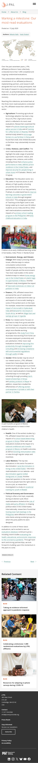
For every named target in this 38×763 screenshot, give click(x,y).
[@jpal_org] (13, 759)
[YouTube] (25, 759)
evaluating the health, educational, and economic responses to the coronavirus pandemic (19, 537)
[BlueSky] (21, 759)
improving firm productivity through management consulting (20, 346)
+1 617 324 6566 (7, 712)
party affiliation (20, 504)
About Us (14, 12)
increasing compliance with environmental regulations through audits (20, 351)
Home (4, 12)
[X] (17, 759)
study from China (27, 333)
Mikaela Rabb (14, 34)
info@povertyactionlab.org (10, 715)
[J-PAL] (8, 5)
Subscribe (8, 732)
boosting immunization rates (24, 452)
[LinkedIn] (9, 759)
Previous (7, 561)
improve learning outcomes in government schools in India (21, 194)
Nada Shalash (24, 34)
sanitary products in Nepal (19, 381)
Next (32, 561)
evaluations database (10, 532)
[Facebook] (29, 759)
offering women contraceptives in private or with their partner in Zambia (20, 389)
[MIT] (19, 753)
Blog (24, 12)
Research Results (7, 555)
